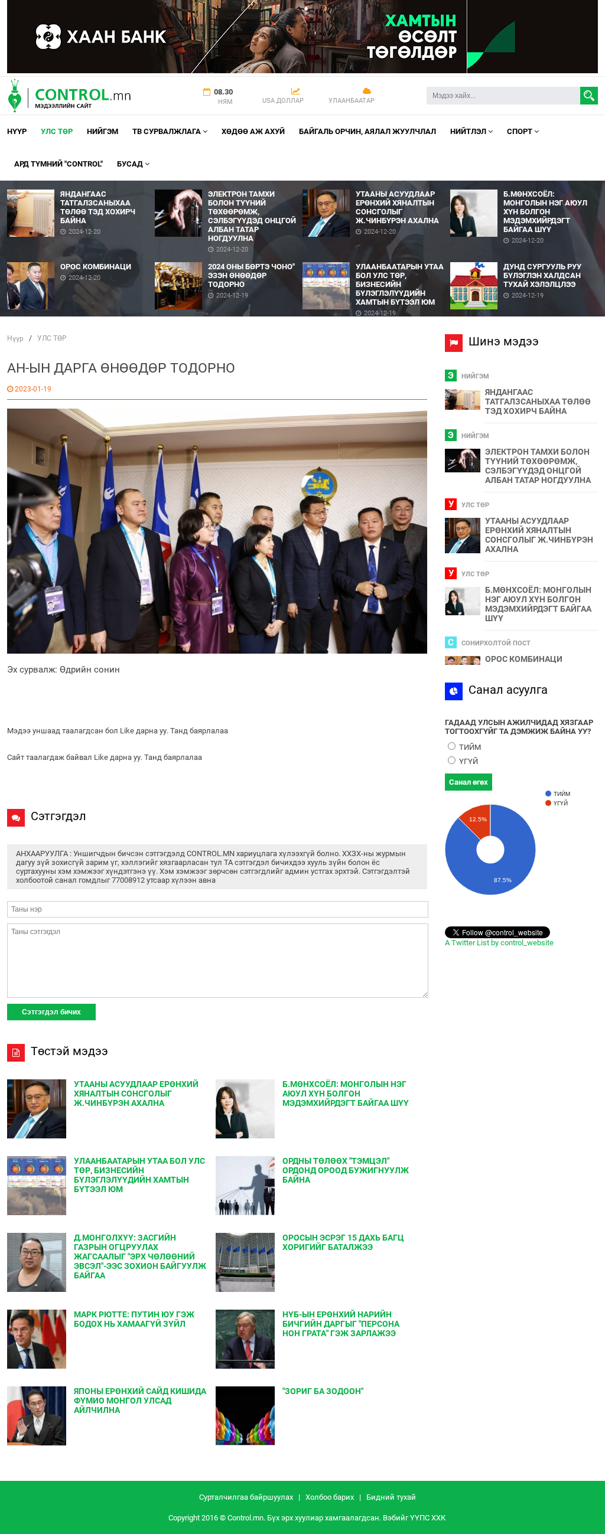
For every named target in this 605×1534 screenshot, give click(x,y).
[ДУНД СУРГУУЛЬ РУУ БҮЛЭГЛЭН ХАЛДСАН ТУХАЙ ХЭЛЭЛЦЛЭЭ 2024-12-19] (524, 257)
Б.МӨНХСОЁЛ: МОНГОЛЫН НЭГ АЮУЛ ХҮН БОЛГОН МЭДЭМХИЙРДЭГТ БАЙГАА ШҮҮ (538, 604)
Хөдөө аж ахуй (253, 131)
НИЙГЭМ (102, 131)
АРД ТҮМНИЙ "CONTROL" (58, 163)
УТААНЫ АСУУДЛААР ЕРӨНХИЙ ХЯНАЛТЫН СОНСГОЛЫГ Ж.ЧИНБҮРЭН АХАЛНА (539, 535)
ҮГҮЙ (467, 761)
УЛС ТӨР (57, 131)
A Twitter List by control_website (499, 942)
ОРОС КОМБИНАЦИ (523, 659)
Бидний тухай (391, 1497)
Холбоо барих (329, 1497)
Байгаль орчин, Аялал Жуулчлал (367, 131)
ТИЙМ (469, 747)
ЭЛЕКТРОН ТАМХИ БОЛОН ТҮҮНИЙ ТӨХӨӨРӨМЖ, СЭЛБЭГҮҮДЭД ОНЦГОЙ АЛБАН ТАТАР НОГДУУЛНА (538, 466)
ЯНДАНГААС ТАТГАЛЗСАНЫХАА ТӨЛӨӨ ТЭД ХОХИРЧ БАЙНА (538, 401)
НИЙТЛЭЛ (469, 131)
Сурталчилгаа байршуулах (246, 1497)
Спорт (520, 131)
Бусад (131, 163)
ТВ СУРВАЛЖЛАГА (167, 131)
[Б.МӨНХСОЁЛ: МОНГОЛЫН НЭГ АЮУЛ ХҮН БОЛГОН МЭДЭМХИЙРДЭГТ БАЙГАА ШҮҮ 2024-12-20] (524, 185)
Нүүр (17, 131)
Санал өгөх (468, 782)
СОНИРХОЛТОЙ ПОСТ (496, 643)
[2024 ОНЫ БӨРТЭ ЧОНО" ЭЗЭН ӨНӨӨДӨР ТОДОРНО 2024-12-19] (228, 257)
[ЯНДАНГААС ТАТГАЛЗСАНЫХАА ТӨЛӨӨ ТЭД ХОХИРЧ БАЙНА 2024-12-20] (81, 185)
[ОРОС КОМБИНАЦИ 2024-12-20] (81, 257)
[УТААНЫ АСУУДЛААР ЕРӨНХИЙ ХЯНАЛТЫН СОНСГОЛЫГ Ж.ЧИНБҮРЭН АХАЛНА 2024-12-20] (376, 185)
